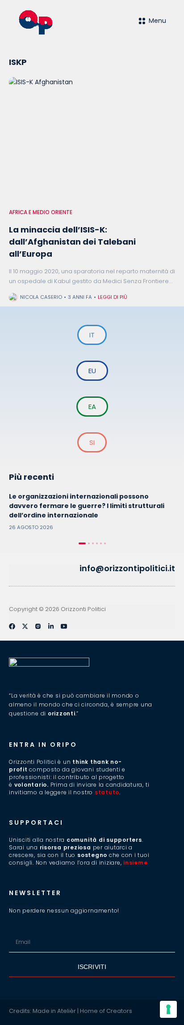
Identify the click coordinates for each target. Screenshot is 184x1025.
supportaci (36, 822)
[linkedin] (51, 626)
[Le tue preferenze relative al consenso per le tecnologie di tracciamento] (168, 1009)
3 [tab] (93, 543)
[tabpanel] (92, 511)
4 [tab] (97, 543)
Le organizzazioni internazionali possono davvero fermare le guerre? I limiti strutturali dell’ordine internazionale (86, 506)
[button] (12, 568)
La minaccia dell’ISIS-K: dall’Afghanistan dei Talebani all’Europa (72, 241)
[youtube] (64, 626)
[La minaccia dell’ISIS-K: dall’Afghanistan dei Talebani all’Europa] (92, 139)
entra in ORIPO (43, 744)
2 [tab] (89, 543)
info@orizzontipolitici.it (127, 568)
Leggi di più (112, 297)
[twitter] (25, 626)
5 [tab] (101, 543)
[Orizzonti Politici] (55, 22)
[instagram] (38, 626)
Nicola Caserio (41, 297)
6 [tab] (105, 543)
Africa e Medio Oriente (40, 212)
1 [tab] (82, 543)
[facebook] (12, 626)
